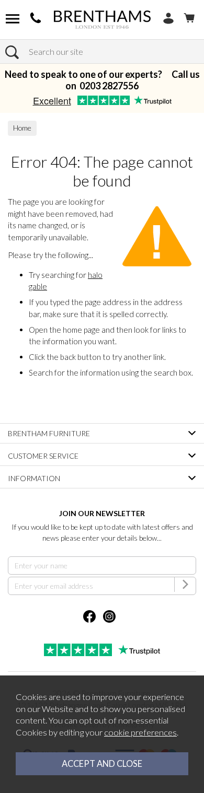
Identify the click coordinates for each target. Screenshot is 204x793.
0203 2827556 (109, 85)
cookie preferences (140, 732)
